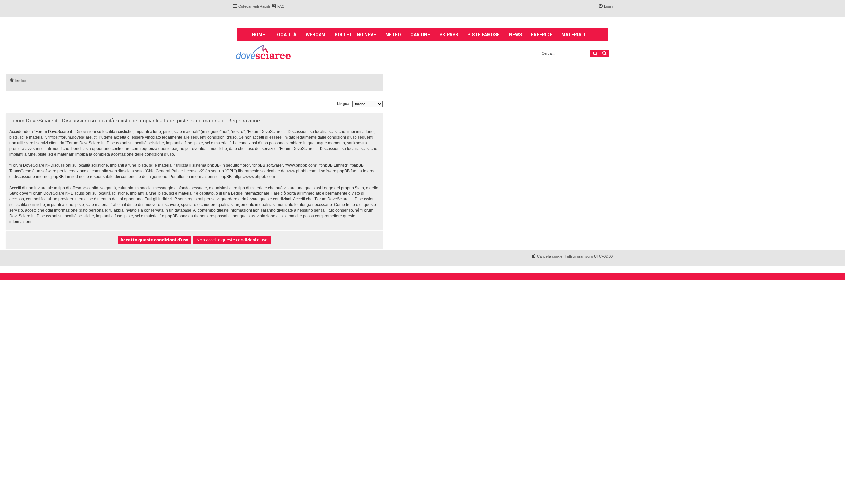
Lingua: (344, 104)
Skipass (448, 34)
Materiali (573, 34)
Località (285, 34)
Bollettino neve (355, 34)
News (515, 34)
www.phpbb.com (301, 171)
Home (258, 34)
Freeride (541, 34)
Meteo (393, 34)
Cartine (420, 34)
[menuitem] (278, 6)
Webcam (315, 34)
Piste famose (483, 34)
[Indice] (263, 53)
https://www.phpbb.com (254, 176)
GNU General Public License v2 (174, 171)
